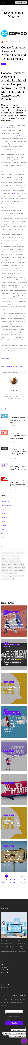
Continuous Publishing (18, 564)
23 (12, 886)
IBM (13, 578)
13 (25, 879)
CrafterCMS (13, 556)
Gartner (14, 193)
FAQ (2, 964)
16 (10, 883)
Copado (3, 128)
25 (19, 886)
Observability (10, 567)
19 (21, 883)
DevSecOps (4, 529)
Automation (7, 553)
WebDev (3, 513)
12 (21, 879)
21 (5, 886)
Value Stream (5, 561)
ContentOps (4, 517)
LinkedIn (6, 984)
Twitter (6, 987)
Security (18, 576)
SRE (18, 558)
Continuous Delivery (7, 564)
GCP (6, 573)
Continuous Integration (14, 561)
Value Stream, (9, 366)
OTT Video (4, 558)
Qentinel (21, 136)
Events (3, 537)
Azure (15, 573)
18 (17, 883)
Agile (9, 558)
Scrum (13, 558)
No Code (4, 567)
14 (3, 883)
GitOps (13, 553)
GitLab (22, 553)
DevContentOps (5, 501)
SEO (16, 567)
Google (10, 573)
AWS (3, 573)
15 (6, 883)
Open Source (21, 567)
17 (14, 883)
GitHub (18, 553)
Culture (11, 570)
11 (17, 879)
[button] (2, 10)
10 (14, 879)
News (3, 64)
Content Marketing (6, 576)
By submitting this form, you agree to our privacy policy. (12, 1016)
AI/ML (3, 509)
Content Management (6, 505)
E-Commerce (21, 570)
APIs (13, 576)
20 (25, 883)
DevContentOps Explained (8, 961)
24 (15, 886)
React (18, 556)
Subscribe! (14, 1023)
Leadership (4, 525)
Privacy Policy (5, 972)
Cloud (15, 570)
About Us (4, 967)
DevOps (3, 521)
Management (5, 570)
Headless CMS (5, 556)
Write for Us (4, 970)
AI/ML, (15, 366)
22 (8, 886)
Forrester (9, 578)
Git (2, 553)
